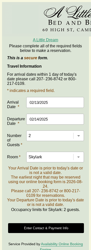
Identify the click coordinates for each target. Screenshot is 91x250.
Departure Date (16, 121)
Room (13, 157)
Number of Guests (14, 140)
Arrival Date (13, 104)
